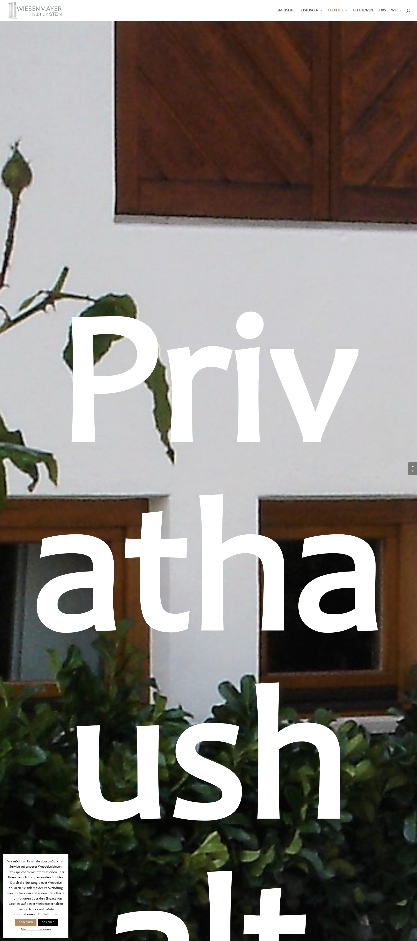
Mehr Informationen (36, 929)
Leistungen (309, 10)
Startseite (285, 10)
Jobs (382, 10)
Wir (394, 10)
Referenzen (363, 10)
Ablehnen (48, 922)
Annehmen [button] (26, 922)
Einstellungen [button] (48, 914)
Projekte (335, 10)
